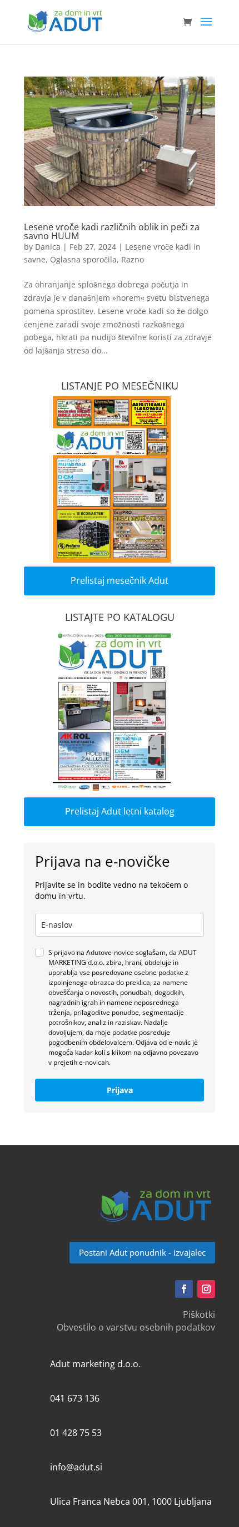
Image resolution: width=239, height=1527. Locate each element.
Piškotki (199, 1314)
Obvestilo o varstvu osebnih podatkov (136, 1327)
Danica (48, 246)
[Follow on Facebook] (184, 1289)
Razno (132, 259)
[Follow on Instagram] (206, 1289)
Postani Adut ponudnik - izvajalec (142, 1252)
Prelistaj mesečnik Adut (119, 580)
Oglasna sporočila (83, 259)
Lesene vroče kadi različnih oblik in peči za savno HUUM (112, 231)
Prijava (120, 1090)
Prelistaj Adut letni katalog (120, 811)
